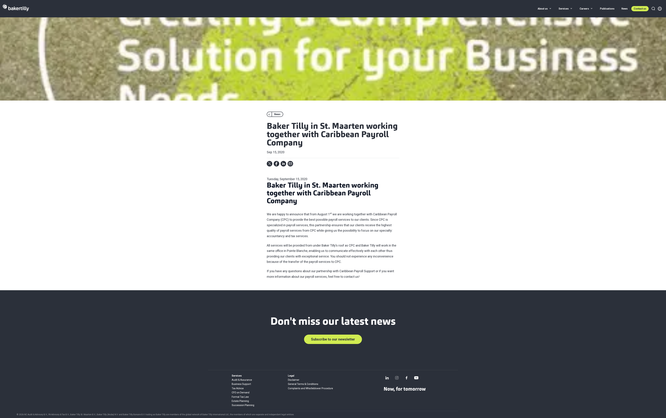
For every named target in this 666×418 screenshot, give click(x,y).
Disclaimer (293, 379)
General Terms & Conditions (303, 384)
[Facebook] (406, 377)
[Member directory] (660, 9)
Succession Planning (243, 405)
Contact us (640, 8)
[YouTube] (416, 377)
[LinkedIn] (387, 377)
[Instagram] (396, 377)
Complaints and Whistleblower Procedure (310, 388)
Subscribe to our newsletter (333, 339)
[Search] (653, 8)
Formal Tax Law (240, 396)
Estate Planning (240, 401)
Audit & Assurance (242, 379)
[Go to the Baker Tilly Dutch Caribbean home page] (16, 8)
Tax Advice (238, 388)
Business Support (241, 384)
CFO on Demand (240, 392)
